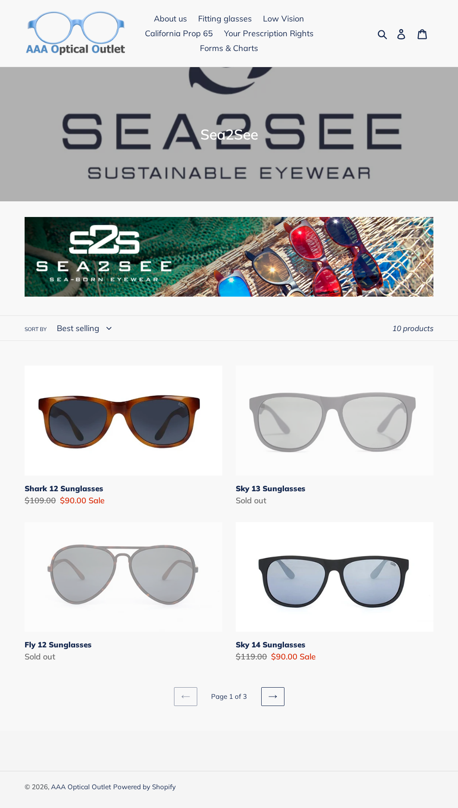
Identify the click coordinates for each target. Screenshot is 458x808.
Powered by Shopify (144, 786)
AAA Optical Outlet (81, 786)
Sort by (36, 329)
